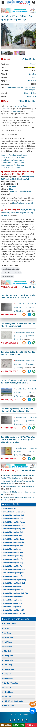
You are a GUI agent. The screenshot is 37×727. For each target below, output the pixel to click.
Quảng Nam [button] (8, 637)
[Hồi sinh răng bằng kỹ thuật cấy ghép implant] (18, 10)
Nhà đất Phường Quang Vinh (14, 529)
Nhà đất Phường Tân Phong (14, 522)
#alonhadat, (18, 167)
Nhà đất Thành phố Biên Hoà (11, 273)
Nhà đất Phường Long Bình (13, 515)
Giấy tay (18, 307)
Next (26, 59)
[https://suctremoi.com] (27, 720)
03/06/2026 (32, 81)
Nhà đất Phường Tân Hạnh (13, 539)
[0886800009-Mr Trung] (29, 458)
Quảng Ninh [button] (8, 656)
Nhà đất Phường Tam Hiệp (13, 563)
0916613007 (31, 96)
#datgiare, (5, 155)
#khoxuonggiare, (7, 165)
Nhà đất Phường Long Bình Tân (15, 593)
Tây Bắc (18, 339)
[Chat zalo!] (32, 706)
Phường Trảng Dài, (15, 87)
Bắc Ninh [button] (7, 651)
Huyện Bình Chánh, (21, 304)
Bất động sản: (15, 111)
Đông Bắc (19, 311)
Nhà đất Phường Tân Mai (12, 566)
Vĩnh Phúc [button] (8, 646)
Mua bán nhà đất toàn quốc (16, 619)
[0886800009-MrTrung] (29, 399)
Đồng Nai (32, 90)
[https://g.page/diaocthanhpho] (18, 720)
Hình (33, 59)
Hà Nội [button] (6, 628)
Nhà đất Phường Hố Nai (12, 549)
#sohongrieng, (19, 162)
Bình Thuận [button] (8, 678)
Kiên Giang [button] (8, 692)
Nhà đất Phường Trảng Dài (10, 269)
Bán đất (33, 64)
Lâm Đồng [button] (8, 665)
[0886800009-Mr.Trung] (29, 314)
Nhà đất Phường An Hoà (12, 603)
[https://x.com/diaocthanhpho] (10, 720)
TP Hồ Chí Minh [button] (10, 624)
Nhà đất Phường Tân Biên (13, 546)
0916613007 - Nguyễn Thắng (20, 191)
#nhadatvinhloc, (7, 160)
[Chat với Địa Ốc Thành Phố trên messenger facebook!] (32, 713)
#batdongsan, (19, 165)
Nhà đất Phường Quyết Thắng (14, 580)
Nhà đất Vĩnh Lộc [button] (10, 706)
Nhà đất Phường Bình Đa (12, 586)
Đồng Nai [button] (7, 674)
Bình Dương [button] (9, 669)
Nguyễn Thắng (30, 93)
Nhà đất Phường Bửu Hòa (13, 590)
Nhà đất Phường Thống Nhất (14, 569)
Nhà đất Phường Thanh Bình (14, 583)
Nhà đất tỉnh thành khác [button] (13, 701)
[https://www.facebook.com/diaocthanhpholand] (14, 720)
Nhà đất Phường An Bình (12, 535)
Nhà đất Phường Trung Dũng (14, 573)
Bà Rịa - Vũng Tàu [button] (11, 683)
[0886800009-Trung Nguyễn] (29, 343)
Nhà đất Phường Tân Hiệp (13, 556)
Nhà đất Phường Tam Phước (14, 613)
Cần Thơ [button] (7, 697)
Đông (34, 77)
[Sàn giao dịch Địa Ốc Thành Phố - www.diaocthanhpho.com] (18, 4)
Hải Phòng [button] (8, 642)
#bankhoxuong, (18, 160)
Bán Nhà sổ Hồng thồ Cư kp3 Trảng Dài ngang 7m (18, 486)
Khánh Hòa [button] (8, 660)
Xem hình (31, 101)
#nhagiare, (13, 155)
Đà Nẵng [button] (7, 633)
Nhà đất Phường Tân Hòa (13, 552)
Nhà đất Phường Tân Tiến (13, 559)
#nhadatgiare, (22, 155)
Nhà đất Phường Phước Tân (14, 610)
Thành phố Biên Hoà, (12, 179)
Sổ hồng (32, 74)
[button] (3, 2)
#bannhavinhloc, (7, 162)
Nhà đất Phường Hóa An (12, 600)
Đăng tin (31, 725)
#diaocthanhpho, (7, 157)
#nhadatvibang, (19, 157)
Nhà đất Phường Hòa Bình (13, 532)
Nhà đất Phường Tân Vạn (13, 518)
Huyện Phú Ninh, (20, 332)
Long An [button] (7, 687)
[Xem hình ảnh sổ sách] (24, 314)
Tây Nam (19, 396)
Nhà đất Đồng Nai (7, 276)
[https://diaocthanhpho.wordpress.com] (23, 720)
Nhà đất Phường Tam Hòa (13, 576)
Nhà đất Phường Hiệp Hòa (13, 596)
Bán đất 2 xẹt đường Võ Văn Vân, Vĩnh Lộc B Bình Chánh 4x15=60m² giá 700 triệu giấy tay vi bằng (18, 439)
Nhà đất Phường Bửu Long (13, 525)
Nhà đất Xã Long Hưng (12, 607)
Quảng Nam (30, 332)
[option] (4, 53)
